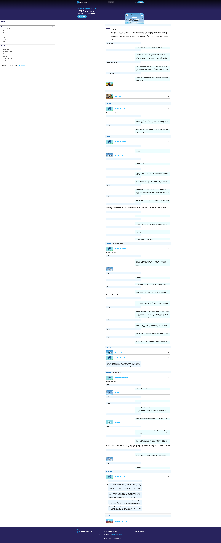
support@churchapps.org (117, 534)
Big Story (4, 37)
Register (141, 2)
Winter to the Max (91, 8)
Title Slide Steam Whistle (28, 51)
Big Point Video (28, 49)
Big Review (5, 41)
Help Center (115, 531)
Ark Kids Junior (81, 8)
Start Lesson (82, 16)
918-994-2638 (105, 534)
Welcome (4, 32)
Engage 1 (4, 34)
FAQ (104, 531)
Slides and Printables (28, 47)
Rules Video (28, 54)
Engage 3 (4, 39)
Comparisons (109, 531)
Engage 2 (4, 35)
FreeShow (142, 531)
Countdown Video (28, 56)
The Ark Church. (22, 65)
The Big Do (28, 60)
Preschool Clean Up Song (28, 58)
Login (135, 2)
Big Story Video (28, 53)
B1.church (137, 531)
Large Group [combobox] (4, 23)
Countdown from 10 (6, 28)
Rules (4, 30)
